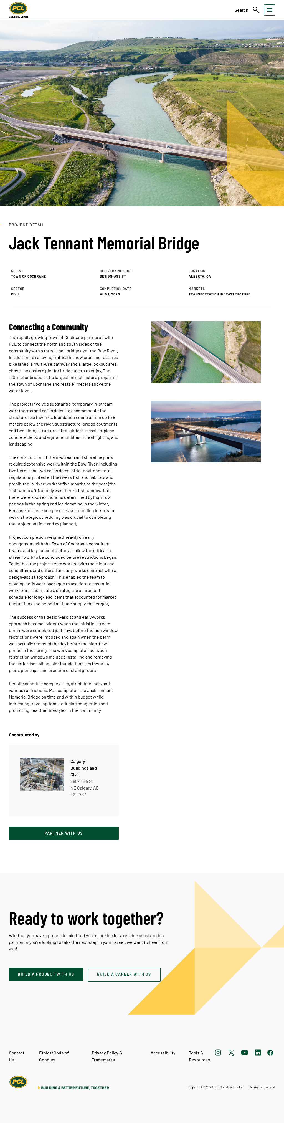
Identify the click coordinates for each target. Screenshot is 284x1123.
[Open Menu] (269, 10)
